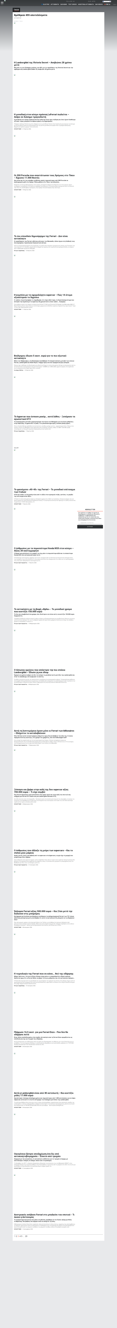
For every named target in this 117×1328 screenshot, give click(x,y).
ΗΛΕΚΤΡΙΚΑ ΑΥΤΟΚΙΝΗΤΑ (86, 4)
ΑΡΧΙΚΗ (16, 21)
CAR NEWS (63, 4)
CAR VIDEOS (99, 4)
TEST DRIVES (72, 4)
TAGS (21, 21)
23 (26, 1236)
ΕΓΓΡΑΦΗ (90, 526)
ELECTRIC (45, 4)
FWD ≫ (107, 4)
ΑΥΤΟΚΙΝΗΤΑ (55, 4)
